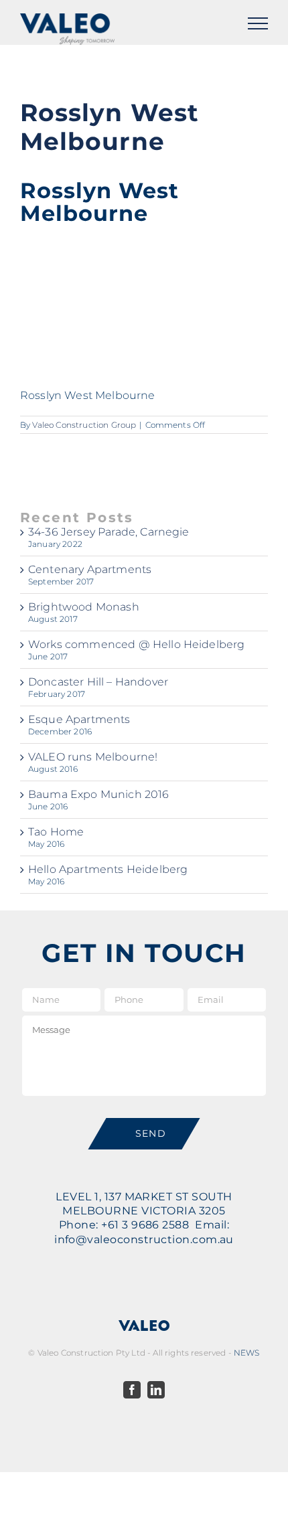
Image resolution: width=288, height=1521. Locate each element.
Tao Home (56, 831)
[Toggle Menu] (258, 23)
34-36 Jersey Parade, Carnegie (109, 532)
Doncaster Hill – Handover (98, 681)
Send (151, 1133)
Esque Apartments (79, 719)
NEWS (247, 1353)
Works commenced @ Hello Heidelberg (136, 644)
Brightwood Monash (83, 607)
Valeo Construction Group (84, 425)
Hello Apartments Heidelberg (108, 869)
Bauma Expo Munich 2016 (98, 794)
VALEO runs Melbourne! (92, 756)
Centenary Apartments (89, 569)
